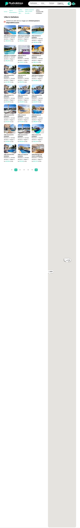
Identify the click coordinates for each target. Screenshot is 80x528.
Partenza (51, 3)
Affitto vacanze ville (21, 11)
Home (5, 11)
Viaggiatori (60, 3)
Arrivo (42, 3)
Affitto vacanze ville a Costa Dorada (29, 11)
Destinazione (33, 3)
